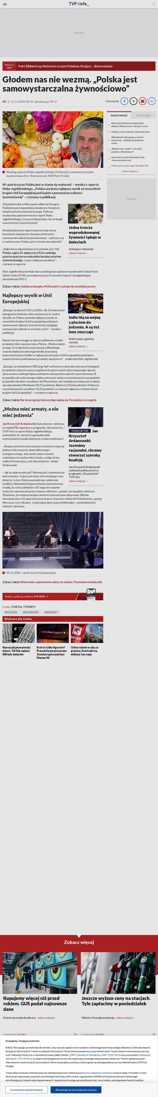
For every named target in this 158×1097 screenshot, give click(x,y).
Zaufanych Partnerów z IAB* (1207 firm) (98, 1054)
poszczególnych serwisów (98, 1072)
